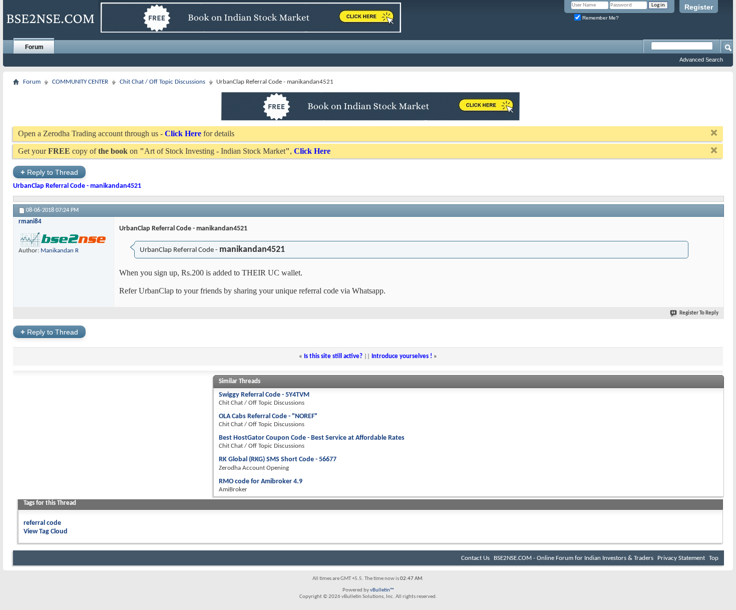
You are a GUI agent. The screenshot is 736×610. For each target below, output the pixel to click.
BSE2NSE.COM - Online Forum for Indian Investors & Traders (573, 558)
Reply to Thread (49, 172)
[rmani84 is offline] (64, 239)
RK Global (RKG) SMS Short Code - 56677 (277, 459)
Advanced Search (701, 60)
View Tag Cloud (46, 531)
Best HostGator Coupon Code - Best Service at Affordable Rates (312, 438)
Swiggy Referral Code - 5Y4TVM (264, 395)
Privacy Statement (681, 558)
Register (698, 7)
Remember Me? (600, 18)
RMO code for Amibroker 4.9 (260, 481)
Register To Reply (698, 313)
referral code (42, 523)
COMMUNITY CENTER (80, 82)
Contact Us (475, 558)
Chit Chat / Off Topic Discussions (162, 82)
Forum (34, 47)
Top (713, 558)
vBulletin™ (382, 590)
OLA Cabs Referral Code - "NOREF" (268, 416)
